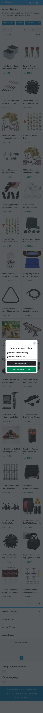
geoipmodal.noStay (21, 363)
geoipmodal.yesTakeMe (21, 369)
